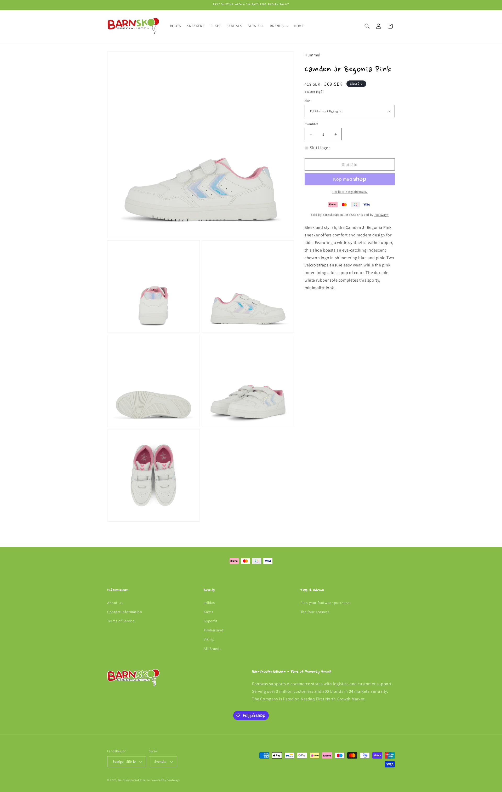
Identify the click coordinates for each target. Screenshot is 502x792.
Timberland (213, 630)
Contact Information (124, 611)
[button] (279, 25)
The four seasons (314, 611)
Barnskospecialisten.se (134, 780)
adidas (209, 602)
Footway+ (381, 215)
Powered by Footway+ (165, 780)
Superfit (210, 621)
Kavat (208, 611)
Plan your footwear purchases (325, 602)
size (307, 100)
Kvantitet (311, 124)
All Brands (212, 648)
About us (115, 602)
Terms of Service (121, 621)
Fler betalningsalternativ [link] (350, 192)
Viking (209, 639)
